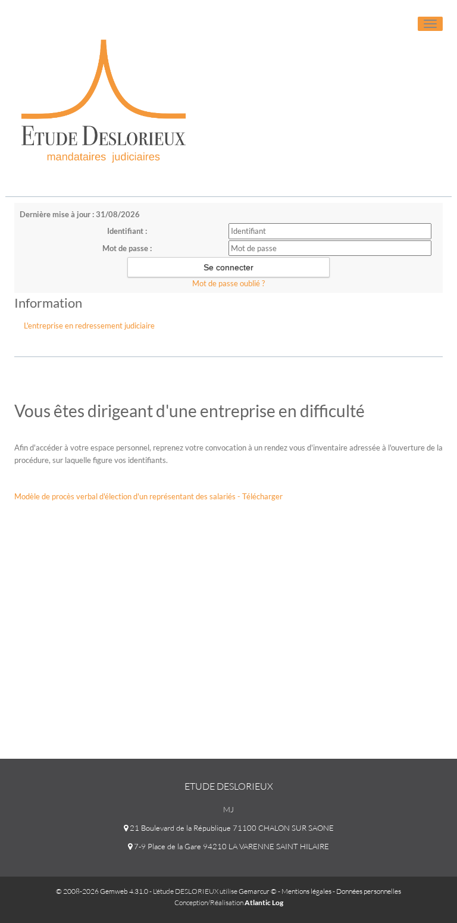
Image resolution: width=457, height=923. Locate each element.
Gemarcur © (258, 891)
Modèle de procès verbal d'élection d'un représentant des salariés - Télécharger (148, 496)
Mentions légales (306, 891)
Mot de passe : (127, 248)
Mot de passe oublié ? (228, 283)
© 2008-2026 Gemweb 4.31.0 (102, 891)
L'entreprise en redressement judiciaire (89, 325)
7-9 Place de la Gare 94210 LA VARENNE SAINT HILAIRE (230, 846)
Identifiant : (127, 231)
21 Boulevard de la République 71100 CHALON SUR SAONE (231, 828)
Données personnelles (368, 891)
